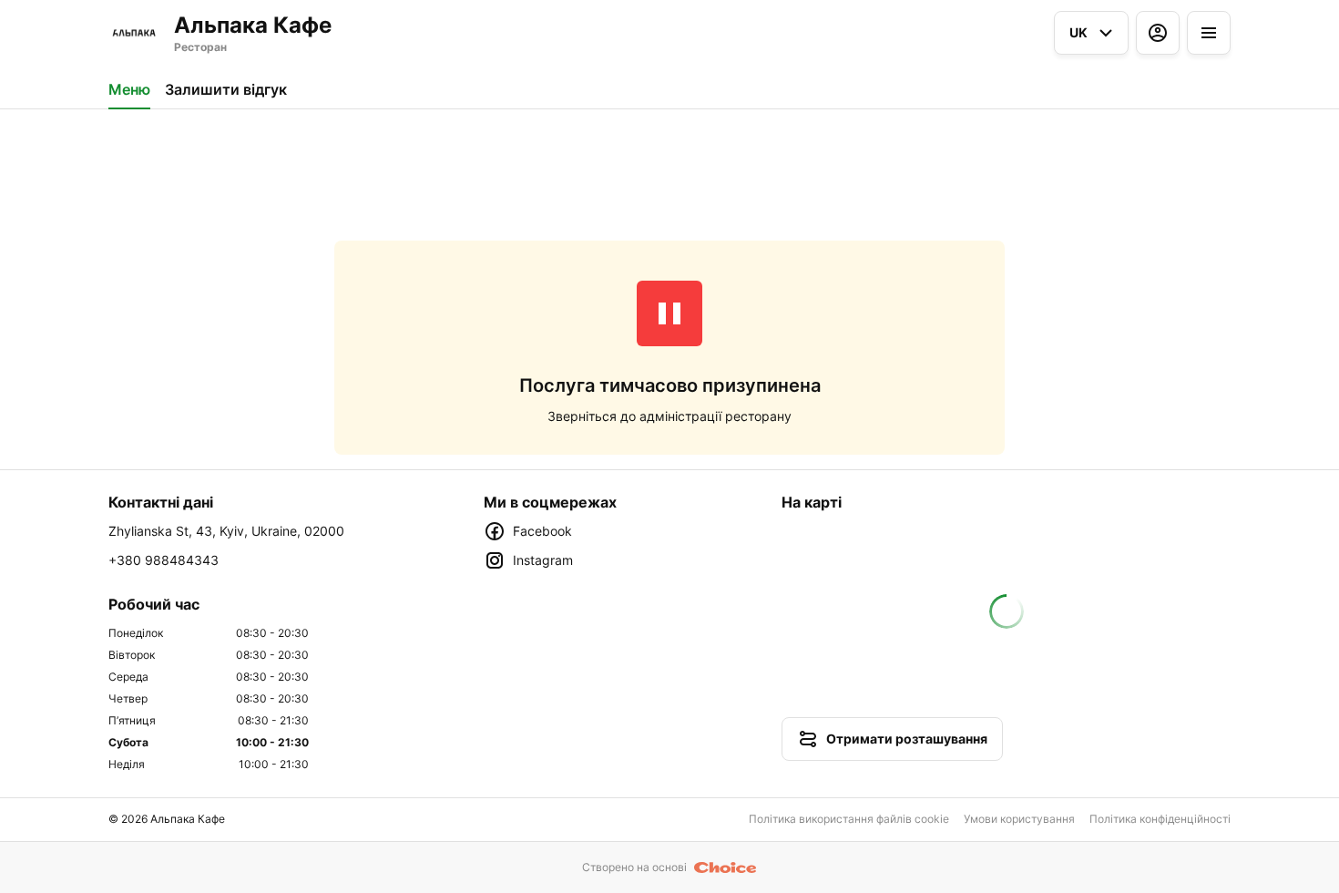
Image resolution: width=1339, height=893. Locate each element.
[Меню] (1209, 33)
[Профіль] (1158, 33)
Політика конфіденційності (1160, 819)
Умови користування (1019, 819)
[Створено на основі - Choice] (725, 867)
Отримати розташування (906, 738)
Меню (129, 89)
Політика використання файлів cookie (849, 819)
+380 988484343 (163, 560)
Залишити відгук (226, 89)
